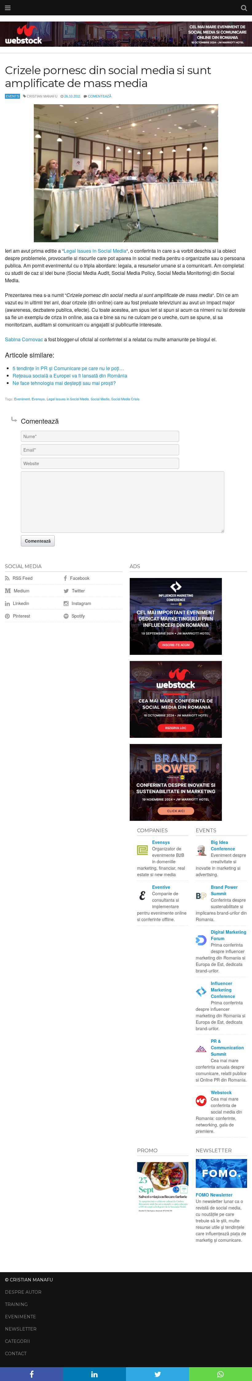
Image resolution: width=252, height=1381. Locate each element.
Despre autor (23, 1292)
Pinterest (21, 616)
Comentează (99, 96)
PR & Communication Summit (227, 1047)
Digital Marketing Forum (228, 935)
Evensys (38, 398)
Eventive (161, 887)
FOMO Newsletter (214, 1195)
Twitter (78, 591)
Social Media (100, 398)
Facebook (79, 578)
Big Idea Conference (223, 845)
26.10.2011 (72, 96)
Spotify (77, 616)
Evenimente (20, 1317)
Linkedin (20, 603)
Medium (21, 591)
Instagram (80, 603)
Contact (15, 1353)
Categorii (17, 1341)
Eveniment (22, 398)
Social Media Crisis (125, 398)
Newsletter (21, 1329)
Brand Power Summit (224, 890)
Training (16, 1304)
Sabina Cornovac (24, 339)
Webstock (221, 1092)
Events (12, 96)
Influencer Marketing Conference (223, 989)
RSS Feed (22, 578)
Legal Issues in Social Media (95, 250)
